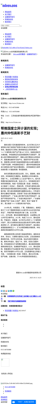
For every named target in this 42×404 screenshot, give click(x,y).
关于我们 (8, 14)
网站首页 (8, 12)
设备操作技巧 (10, 17)
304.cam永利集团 (19, 54)
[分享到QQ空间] (4, 291)
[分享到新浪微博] (6, 291)
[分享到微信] (13, 291)
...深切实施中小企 (11, 89)
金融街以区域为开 (11, 84)
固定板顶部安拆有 (11, 79)
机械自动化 (9, 19)
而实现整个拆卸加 (11, 77)
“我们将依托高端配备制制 (16, 301)
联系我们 (8, 22)
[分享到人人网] (11, 291)
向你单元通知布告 (11, 82)
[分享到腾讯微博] (9, 291)
